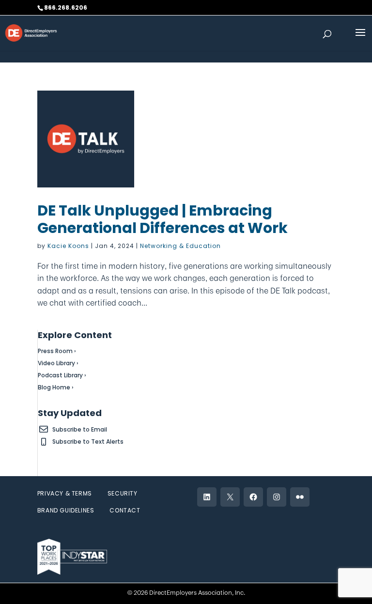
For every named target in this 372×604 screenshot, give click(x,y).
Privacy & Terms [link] (64, 493)
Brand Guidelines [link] (65, 510)
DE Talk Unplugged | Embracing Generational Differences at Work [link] (162, 219)
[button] (360, 39)
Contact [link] (124, 510)
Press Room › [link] (57, 351)
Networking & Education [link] (180, 246)
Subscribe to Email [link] (79, 429)
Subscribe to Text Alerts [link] (88, 441)
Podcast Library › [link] (62, 375)
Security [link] (123, 493)
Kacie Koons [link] (68, 246)
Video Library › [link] (58, 363)
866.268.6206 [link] (65, 7)
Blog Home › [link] (56, 387)
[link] (31, 32)
